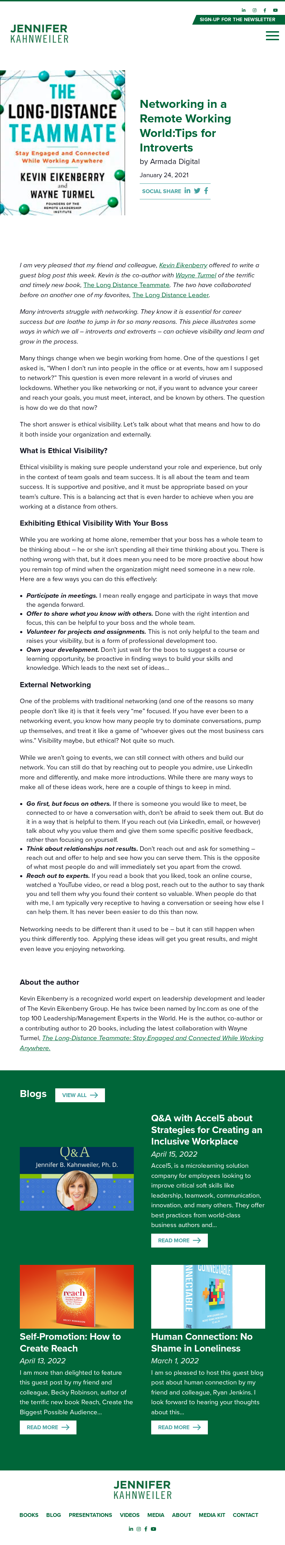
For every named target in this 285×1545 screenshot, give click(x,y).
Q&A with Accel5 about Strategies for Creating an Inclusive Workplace (206, 1129)
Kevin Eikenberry (183, 265)
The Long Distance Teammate (126, 285)
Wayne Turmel (196, 275)
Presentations (90, 1515)
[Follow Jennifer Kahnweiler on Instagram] (254, 10)
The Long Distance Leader (170, 295)
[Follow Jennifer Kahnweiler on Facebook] (265, 10)
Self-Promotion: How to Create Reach (70, 1342)
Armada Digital (175, 161)
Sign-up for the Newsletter (237, 20)
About (181, 1515)
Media (155, 1515)
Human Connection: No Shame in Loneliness (202, 1342)
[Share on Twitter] (199, 191)
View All (74, 1095)
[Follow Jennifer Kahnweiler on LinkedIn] (243, 10)
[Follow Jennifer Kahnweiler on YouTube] (276, 10)
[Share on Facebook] (206, 191)
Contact (245, 1515)
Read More (173, 1240)
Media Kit (212, 1515)
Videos (130, 1515)
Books (29, 1515)
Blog (53, 1515)
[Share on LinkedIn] (189, 191)
